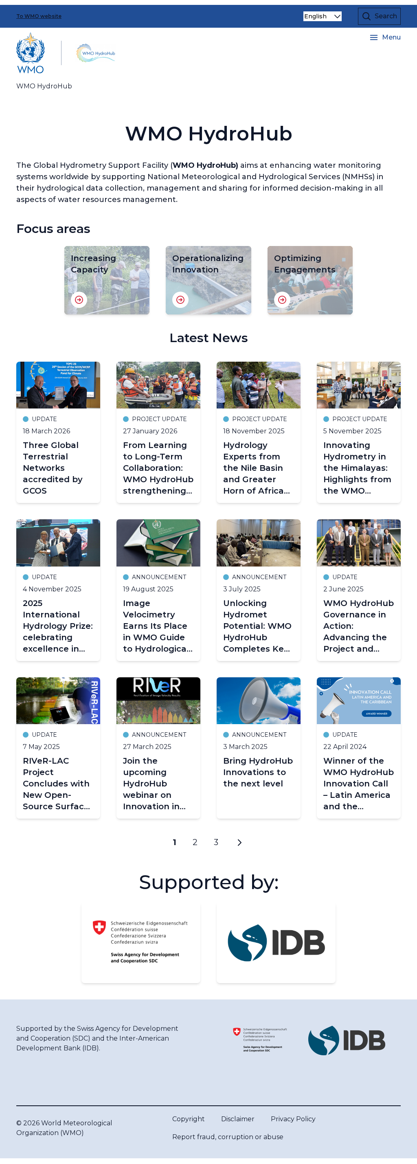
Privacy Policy (293, 1119)
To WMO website (38, 16)
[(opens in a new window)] (141, 942)
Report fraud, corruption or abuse (227, 1137)
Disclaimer (238, 1119)
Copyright (188, 1119)
